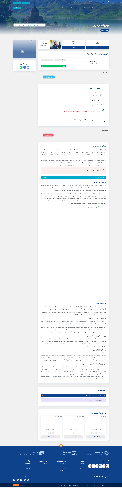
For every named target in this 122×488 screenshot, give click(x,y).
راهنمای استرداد (63, 468)
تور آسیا (83, 7)
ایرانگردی (28, 465)
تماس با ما (82, 463)
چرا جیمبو (82, 468)
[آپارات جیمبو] (25, 480)
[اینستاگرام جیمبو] (14, 480)
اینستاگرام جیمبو (48, 135)
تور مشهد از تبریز (96, 429)
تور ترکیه (91, 7)
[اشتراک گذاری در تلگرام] (28, 67)
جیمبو (43, 25)
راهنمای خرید (63, 465)
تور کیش (106, 7)
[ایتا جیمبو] (28, 480)
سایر (76, 7)
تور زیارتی (60, 7)
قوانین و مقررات (63, 470)
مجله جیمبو (44, 7)
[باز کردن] (45, 177)
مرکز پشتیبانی (63, 463)
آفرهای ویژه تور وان (49, 76)
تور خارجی (36, 25)
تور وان (23, 25)
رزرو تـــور (62, 66)
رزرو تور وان (84, 170)
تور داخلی (99, 7)
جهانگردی (28, 468)
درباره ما (82, 465)
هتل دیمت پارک (92, 61)
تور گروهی (52, 7)
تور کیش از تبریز (73, 429)
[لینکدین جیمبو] (21, 480)
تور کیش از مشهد (51, 429)
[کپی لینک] (24, 67)
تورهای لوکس (68, 7)
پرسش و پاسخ (45, 465)
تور (40, 25)
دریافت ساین (45, 463)
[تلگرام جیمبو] (18, 480)
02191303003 (99, 477)
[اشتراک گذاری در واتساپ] (21, 67)
